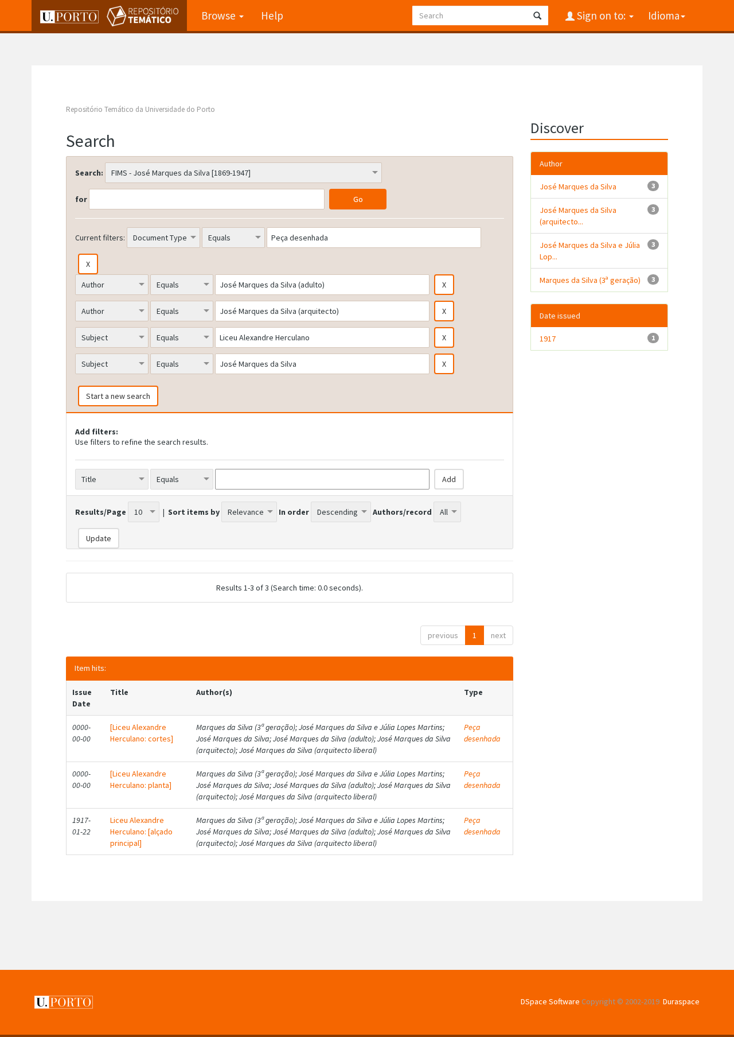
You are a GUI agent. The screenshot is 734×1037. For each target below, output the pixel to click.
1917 (548, 338)
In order (294, 512)
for (81, 199)
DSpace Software (550, 1001)
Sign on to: (601, 15)
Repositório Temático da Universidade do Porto (140, 109)
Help (272, 15)
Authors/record (402, 512)
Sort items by (194, 512)
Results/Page (100, 512)
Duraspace (681, 1001)
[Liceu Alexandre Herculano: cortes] (141, 733)
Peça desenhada (482, 733)
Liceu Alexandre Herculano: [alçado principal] (141, 831)
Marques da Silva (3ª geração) (590, 280)
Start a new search (118, 396)
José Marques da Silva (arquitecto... (578, 216)
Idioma (664, 15)
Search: (89, 173)
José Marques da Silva (578, 186)
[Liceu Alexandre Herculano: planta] (140, 779)
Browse (219, 15)
